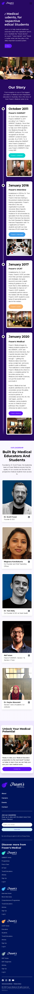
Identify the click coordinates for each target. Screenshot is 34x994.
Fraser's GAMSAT (17, 155)
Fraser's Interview (17, 234)
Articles (4, 875)
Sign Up (4, 878)
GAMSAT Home (6, 857)
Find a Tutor (5, 864)
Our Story (7, 46)
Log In (4, 881)
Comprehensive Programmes (11, 900)
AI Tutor (4, 868)
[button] (30, 3)
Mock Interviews (7, 897)
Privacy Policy (17, 983)
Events (4, 802)
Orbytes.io (5, 990)
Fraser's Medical (16, 413)
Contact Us (17, 769)
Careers (5, 798)
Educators (5, 929)
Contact (5, 807)
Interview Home (6, 893)
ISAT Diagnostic (6, 961)
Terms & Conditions (7, 983)
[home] (8, 3)
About (4, 793)
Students (4, 933)
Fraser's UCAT (16, 307)
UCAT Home (5, 926)
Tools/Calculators (7, 871)
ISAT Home (5, 958)
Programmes (6, 861)
